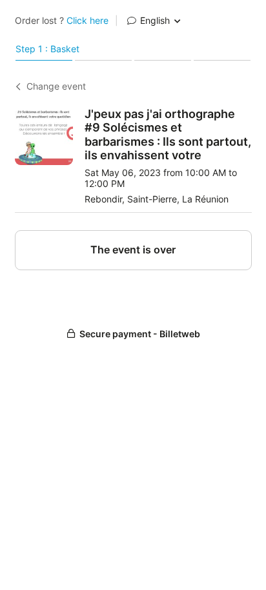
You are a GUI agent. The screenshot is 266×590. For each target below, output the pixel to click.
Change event (56, 86)
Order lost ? (61, 20)
